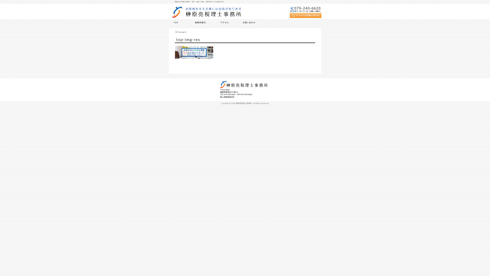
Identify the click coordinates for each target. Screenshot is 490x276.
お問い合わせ (249, 22)
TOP (176, 22)
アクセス (224, 22)
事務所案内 (200, 22)
